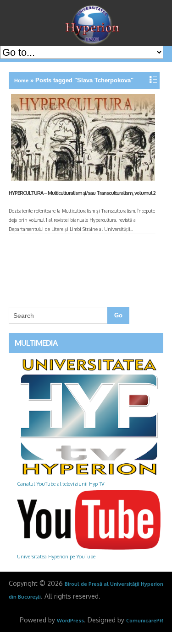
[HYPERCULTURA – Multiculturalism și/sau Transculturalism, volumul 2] (82, 139)
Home (21, 80)
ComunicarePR (144, 620)
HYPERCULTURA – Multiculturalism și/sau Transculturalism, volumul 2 (82, 193)
